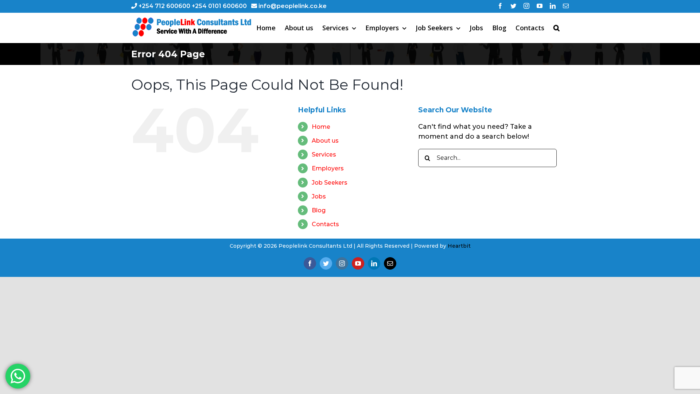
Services (324, 154)
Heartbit (459, 246)
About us (325, 140)
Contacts (325, 224)
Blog (319, 210)
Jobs (319, 196)
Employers (328, 168)
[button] (556, 28)
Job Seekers (329, 182)
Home (321, 126)
